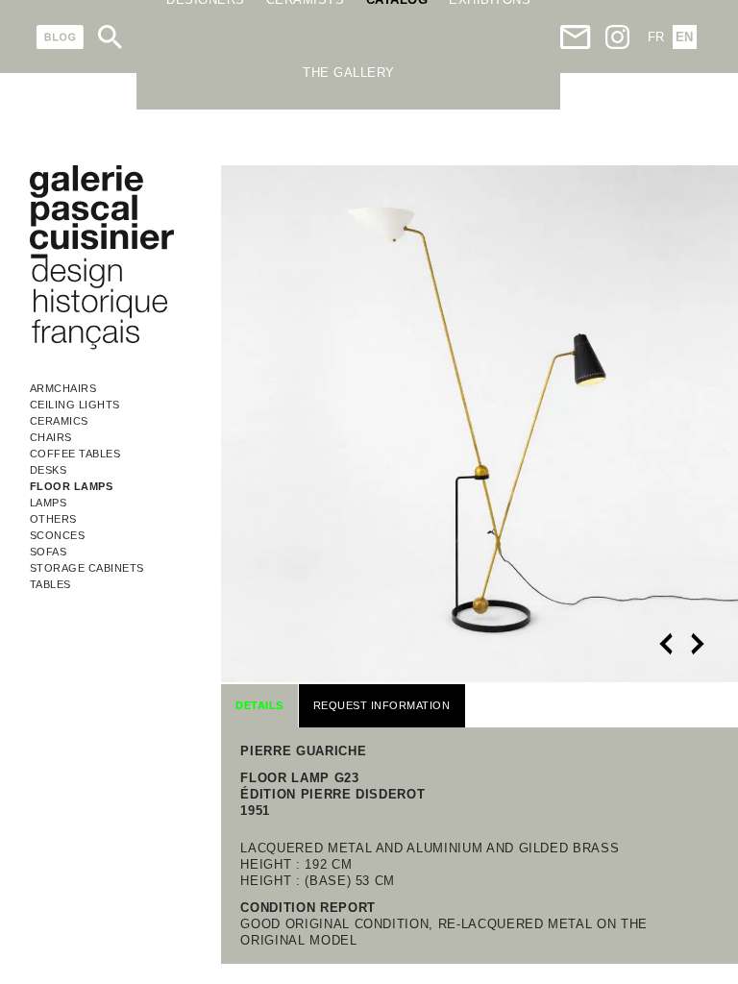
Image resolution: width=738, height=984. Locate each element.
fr (656, 37)
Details (259, 705)
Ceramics (59, 421)
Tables (50, 584)
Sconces (58, 535)
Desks (48, 470)
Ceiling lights (75, 404)
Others (53, 519)
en (684, 37)
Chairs (51, 437)
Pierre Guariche (303, 751)
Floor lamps (71, 486)
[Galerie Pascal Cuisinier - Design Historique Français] (102, 346)
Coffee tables (75, 453)
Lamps (48, 502)
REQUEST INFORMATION (382, 705)
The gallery (349, 72)
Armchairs (63, 388)
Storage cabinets (87, 568)
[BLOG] (60, 37)
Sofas (48, 551)
